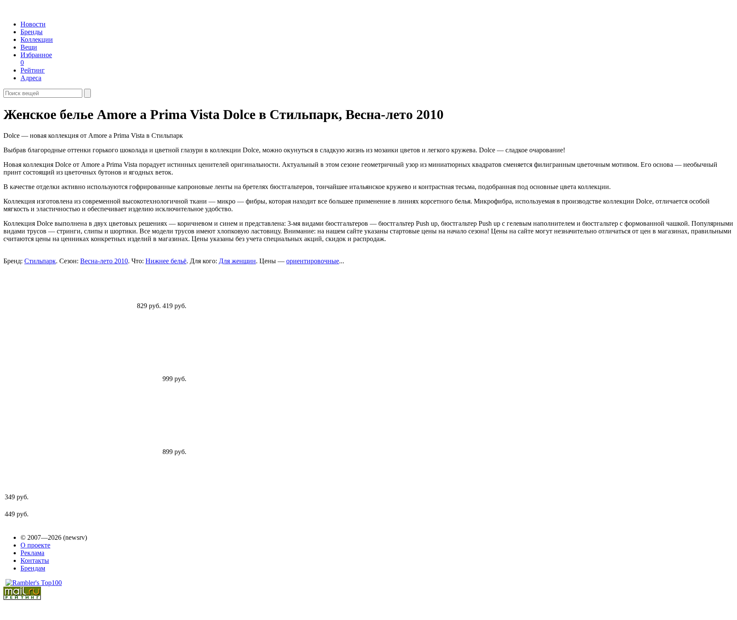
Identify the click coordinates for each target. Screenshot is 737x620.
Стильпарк (40, 261)
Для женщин (237, 261)
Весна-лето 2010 (104, 261)
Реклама (32, 552)
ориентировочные (312, 261)
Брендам (32, 568)
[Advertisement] (70, 374)
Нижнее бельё (165, 261)
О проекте (35, 545)
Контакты (34, 560)
